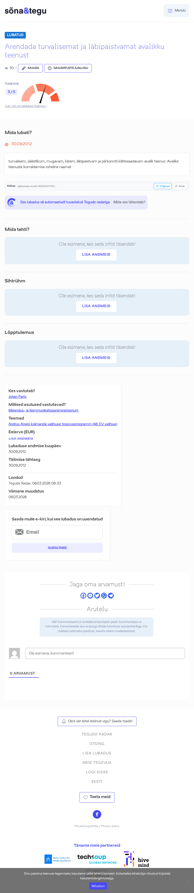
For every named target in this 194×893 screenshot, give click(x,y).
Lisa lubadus (97, 753)
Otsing (97, 744)
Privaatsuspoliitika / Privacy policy (97, 826)
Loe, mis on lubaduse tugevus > (26, 106)
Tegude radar (97, 734)
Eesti (97, 781)
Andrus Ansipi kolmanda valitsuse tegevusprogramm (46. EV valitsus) (63, 424)
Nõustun (98, 886)
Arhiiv (182, 186)
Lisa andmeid (96, 254)
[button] (30, 68)
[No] (188, 880)
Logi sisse (97, 772)
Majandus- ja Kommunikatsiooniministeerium (44, 410)
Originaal (165, 186)
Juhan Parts (17, 397)
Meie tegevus (97, 763)
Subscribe (57, 548)
